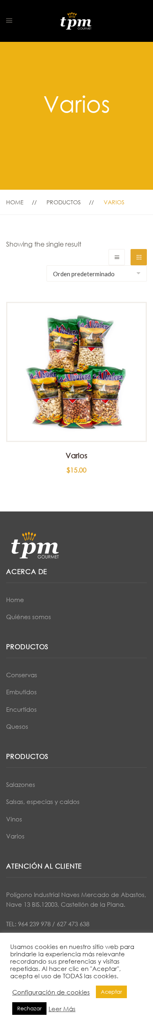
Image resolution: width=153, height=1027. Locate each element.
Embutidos (21, 692)
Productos (64, 202)
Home (15, 202)
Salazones (20, 784)
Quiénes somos (28, 616)
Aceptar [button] (111, 991)
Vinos (14, 819)
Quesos (17, 726)
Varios (15, 836)
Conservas (21, 674)
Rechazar (29, 1008)
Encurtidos (21, 709)
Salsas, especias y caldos (43, 801)
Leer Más (62, 1008)
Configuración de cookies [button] (51, 992)
